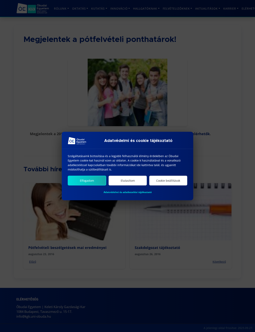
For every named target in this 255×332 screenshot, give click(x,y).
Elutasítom (128, 180)
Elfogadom (87, 180)
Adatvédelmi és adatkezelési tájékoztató (128, 192)
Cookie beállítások (168, 180)
